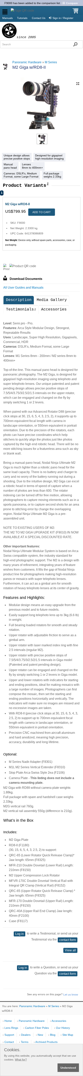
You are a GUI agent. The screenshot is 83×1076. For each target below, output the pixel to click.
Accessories (54, 303)
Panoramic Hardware (27, 56)
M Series (51, 56)
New (40, 1034)
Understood (68, 1067)
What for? (21, 1059)
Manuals (7, 12)
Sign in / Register (63, 12)
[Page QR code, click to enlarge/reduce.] (22, 4)
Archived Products (46, 1041)
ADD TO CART (41, 206)
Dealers (25, 1034)
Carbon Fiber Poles (37, 1027)
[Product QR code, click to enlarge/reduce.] (22, 260)
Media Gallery (52, 294)
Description (18, 294)
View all (70, 944)
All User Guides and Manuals (23, 281)
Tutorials (22, 12)
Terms (24, 1041)
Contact (9, 1041)
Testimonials (21, 303)
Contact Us (38, 12)
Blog (52, 1034)
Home (8, 1020)
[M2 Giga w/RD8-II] (42, 133)
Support (9, 1034)
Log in (19, 927)
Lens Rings (11, 1027)
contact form (67, 933)
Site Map (67, 1034)
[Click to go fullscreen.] (77, 77)
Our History (63, 1027)
